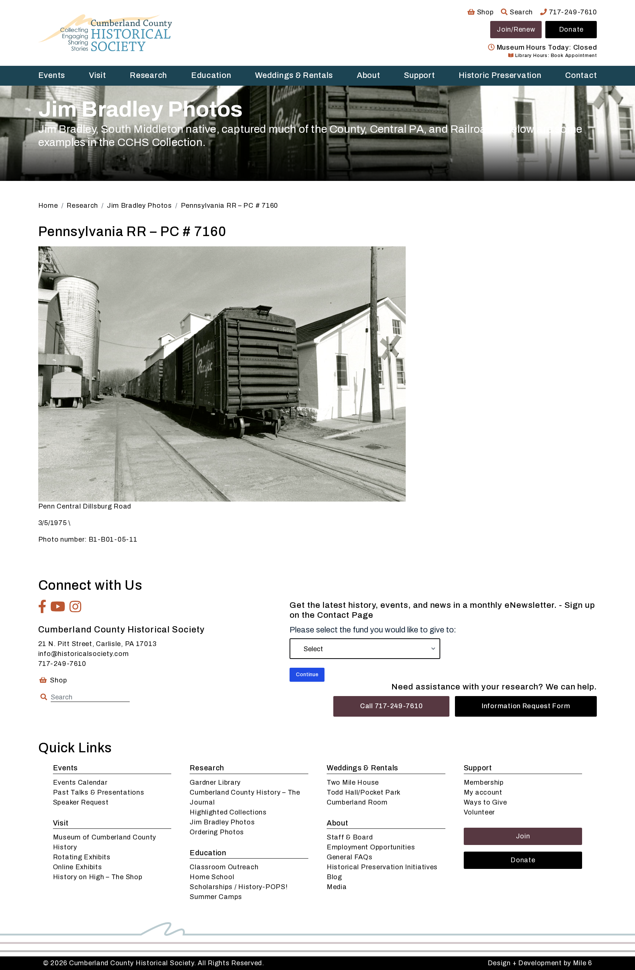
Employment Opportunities (371, 847)
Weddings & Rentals (294, 75)
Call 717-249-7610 (391, 706)
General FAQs (350, 857)
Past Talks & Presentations (98, 792)
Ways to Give (485, 802)
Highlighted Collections (228, 812)
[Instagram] (75, 606)
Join (523, 836)
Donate (571, 29)
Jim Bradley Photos (222, 822)
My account (483, 792)
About (368, 75)
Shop (484, 12)
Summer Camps (216, 897)
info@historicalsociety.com (83, 653)
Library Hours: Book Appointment (555, 55)
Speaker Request (81, 802)
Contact (581, 75)
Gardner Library (215, 782)
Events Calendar (80, 782)
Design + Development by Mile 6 (540, 963)
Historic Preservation (500, 75)
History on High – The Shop (98, 877)
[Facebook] (42, 606)
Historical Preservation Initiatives (382, 867)
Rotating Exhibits (82, 857)
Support (419, 75)
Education (211, 75)
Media (337, 887)
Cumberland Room (357, 802)
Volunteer (479, 812)
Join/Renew (516, 29)
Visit (97, 75)
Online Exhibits (77, 867)
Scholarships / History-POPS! (238, 887)
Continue (307, 674)
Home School (212, 877)
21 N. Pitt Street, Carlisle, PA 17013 (97, 644)
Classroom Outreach (224, 867)
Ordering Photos (217, 832)
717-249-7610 (572, 12)
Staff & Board (350, 837)
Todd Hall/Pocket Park (364, 792)
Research (148, 75)
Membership (484, 782)
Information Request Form (526, 706)
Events (51, 75)
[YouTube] (58, 606)
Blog (334, 877)
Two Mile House (353, 782)
